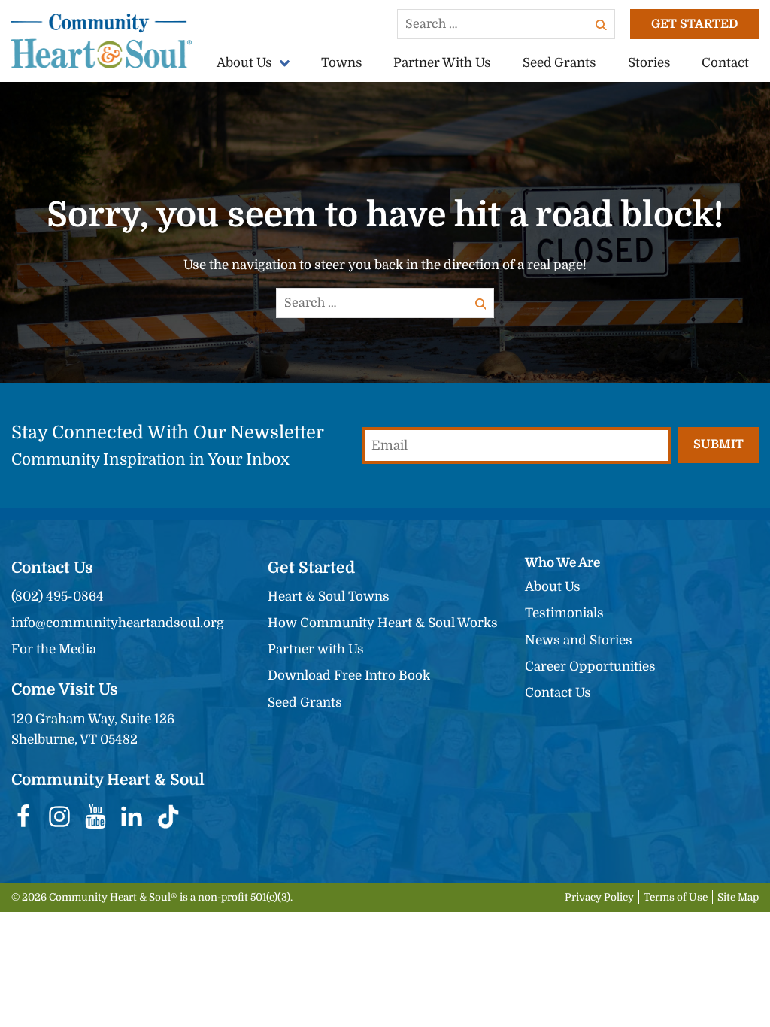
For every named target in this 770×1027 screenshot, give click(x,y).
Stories (649, 63)
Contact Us (558, 693)
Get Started (694, 24)
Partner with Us (316, 649)
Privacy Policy (599, 897)
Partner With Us (442, 63)
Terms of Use (676, 897)
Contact (725, 63)
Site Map (738, 897)
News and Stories (578, 640)
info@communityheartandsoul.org (117, 623)
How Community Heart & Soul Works (383, 623)
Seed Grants (559, 63)
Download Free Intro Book (349, 675)
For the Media (53, 649)
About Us (244, 63)
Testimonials (564, 613)
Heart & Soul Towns (329, 596)
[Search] (601, 24)
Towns (341, 63)
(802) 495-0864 (57, 596)
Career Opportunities (590, 666)
